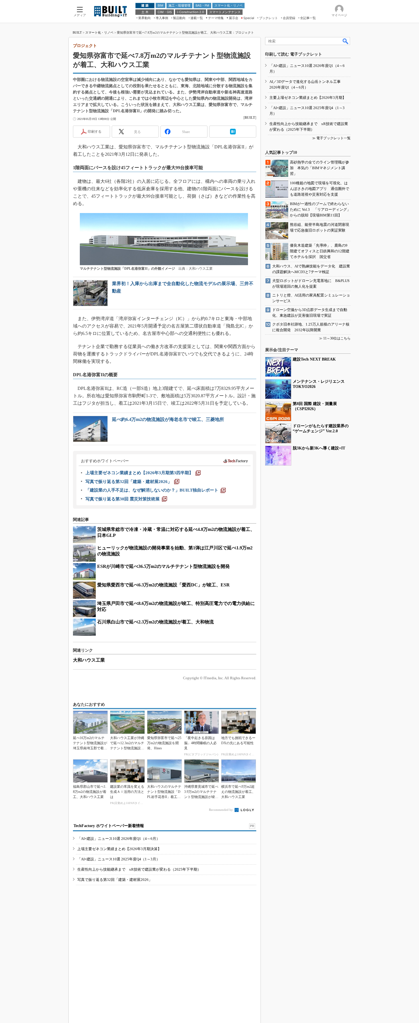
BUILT (77, 32)
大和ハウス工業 (89, 660)
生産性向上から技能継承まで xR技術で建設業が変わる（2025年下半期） (139, 869)
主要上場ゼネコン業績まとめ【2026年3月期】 (307, 97)
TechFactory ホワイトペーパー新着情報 (109, 826)
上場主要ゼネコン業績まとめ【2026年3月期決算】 (119, 849)
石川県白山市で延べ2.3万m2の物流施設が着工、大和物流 (155, 621)
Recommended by (221, 809)
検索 (345, 41)
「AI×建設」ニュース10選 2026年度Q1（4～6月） (118, 838)
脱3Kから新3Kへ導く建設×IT (319, 448)
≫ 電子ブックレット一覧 (331, 138)
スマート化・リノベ (99, 32)
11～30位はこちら (337, 338)
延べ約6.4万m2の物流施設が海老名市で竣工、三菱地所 (168, 419)
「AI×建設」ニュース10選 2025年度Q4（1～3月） (118, 859)
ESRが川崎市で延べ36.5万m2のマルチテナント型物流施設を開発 (163, 566)
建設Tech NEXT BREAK (314, 359)
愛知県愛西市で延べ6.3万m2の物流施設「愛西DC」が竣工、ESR (163, 584)
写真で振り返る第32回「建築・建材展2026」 (114, 879)
